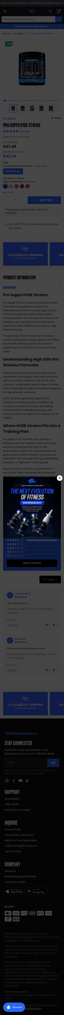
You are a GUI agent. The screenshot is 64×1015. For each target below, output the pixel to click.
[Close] (59, 478)
